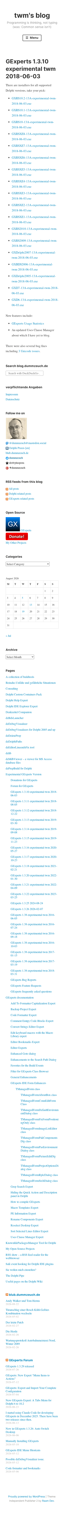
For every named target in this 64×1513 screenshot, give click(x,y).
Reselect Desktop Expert (24, 1225)
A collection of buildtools (20, 677)
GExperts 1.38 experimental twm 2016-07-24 (33, 925)
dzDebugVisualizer (16, 724)
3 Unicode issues (29, 351)
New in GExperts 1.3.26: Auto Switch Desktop (27, 1430)
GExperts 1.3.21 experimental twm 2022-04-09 (34, 886)
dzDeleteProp (13, 735)
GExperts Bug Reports (23, 980)
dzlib (8, 753)
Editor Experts (19, 1048)
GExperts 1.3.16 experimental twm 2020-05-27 (34, 849)
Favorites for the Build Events (27, 1065)
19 (23, 611)
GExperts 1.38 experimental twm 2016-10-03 (33, 944)
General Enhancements (24, 1077)
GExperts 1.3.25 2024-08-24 (27, 903)
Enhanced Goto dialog (23, 1053)
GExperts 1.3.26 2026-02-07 (27, 909)
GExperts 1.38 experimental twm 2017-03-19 (33, 962)
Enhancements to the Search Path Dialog (33, 1059)
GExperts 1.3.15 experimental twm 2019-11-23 (34, 839)
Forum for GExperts (22, 786)
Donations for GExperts (24, 780)
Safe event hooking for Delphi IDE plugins (30, 1264)
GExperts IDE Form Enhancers (28, 1083)
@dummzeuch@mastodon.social (27, 443)
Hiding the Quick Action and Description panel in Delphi (34, 1194)
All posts (13, 488)
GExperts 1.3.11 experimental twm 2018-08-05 (34, 802)
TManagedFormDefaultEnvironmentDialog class (39, 1111)
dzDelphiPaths (14, 741)
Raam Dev (48, 1500)
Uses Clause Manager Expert (27, 1237)
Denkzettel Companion (19, 712)
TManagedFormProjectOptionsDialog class (39, 1167)
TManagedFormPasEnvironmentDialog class (39, 1148)
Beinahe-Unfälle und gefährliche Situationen (31, 682)
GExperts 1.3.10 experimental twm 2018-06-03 (34, 793)
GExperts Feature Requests (26, 985)
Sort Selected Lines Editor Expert (29, 1231)
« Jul (8, 636)
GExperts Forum (21, 1360)
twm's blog (32, 15)
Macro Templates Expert (24, 1207)
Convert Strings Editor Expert (27, 1026)
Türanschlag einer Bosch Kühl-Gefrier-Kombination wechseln (27, 1311)
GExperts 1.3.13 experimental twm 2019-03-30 (34, 821)
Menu (33, 37)
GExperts (25, 530)
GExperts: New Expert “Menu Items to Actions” (28, 1376)
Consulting (12, 688)
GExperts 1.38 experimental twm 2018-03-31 (33, 972)
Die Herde (11, 1331)
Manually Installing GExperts (22, 1441)
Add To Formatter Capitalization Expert (33, 1003)
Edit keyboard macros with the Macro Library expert (32, 1034)
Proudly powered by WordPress (26, 1496)
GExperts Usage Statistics (28, 323)
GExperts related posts (21, 498)
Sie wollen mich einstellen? (21, 1270)
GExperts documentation (20, 997)
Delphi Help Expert (17, 700)
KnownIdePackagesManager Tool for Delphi (31, 1243)
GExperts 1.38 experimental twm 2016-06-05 (33, 916)
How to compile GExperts (25, 1202)
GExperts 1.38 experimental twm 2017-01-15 (33, 953)
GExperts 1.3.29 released (20, 1366)
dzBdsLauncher (14, 718)
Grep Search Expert (22, 1186)
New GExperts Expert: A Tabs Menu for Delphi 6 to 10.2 (28, 1401)
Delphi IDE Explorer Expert (22, 706)
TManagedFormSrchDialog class (39, 1180)
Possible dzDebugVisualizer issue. (25, 1459)
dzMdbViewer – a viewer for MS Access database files (29, 760)
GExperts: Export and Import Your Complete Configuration (31, 1389)
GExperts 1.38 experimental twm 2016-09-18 (33, 934)
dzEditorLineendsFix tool (20, 747)
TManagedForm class (28, 1089)
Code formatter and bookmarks (23, 1468)
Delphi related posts (19, 493)
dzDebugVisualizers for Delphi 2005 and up (30, 729)
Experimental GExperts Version (23, 774)
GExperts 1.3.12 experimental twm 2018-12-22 (34, 811)
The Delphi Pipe (15, 1275)
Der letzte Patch (14, 1322)
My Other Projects (16, 542)
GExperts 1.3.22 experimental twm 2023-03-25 (34, 895)
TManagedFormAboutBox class (39, 1095)
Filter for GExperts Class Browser (30, 1071)
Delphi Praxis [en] (19, 448)
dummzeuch (16, 458)
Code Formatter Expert (23, 1015)
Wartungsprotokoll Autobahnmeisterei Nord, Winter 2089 (31, 1342)
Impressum (12, 394)
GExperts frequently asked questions (31, 991)
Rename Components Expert (27, 1219)
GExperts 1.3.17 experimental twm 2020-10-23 (34, 858)
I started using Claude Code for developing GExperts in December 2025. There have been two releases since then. (32, 1416)
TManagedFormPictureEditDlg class (38, 1157)
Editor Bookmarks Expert (25, 1042)
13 (31, 604)
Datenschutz (13, 399)
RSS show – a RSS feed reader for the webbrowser (27, 1256)
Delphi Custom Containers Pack (24, 694)
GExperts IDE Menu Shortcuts (23, 1450)
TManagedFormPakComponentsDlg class (39, 1139)
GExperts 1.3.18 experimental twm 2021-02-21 (34, 867)
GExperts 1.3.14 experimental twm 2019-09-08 (34, 830)
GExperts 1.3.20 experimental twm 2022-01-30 (34, 876)
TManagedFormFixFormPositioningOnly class (39, 1120)
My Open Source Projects (20, 1248)
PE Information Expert (23, 1213)
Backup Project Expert (23, 1009)
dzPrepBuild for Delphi (19, 768)
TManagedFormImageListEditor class (39, 1130)
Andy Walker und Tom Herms (23, 1300)
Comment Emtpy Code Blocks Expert (32, 1021)
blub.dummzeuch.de (17, 453)
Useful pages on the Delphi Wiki (24, 1281)
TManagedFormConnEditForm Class (38, 1102)
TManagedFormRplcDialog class (39, 1175)
